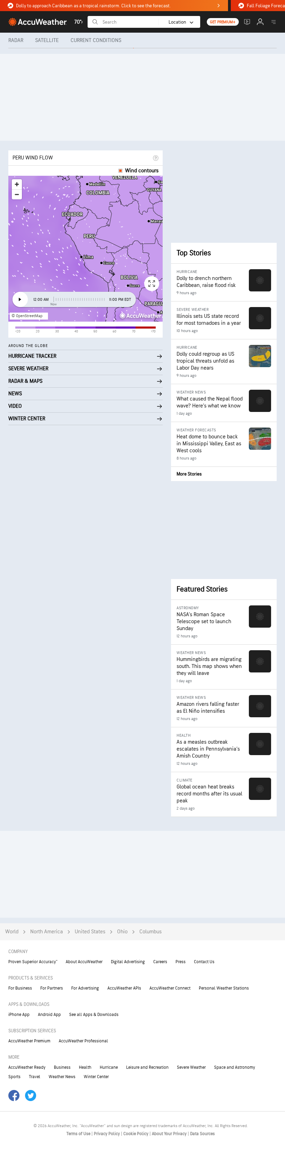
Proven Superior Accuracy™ (32, 962)
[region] (85, 249)
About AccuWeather (84, 962)
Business (62, 1067)
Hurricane (109, 1067)
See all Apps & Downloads (94, 1014)
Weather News (62, 1077)
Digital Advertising (128, 962)
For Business (20, 988)
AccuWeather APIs (124, 988)
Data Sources (202, 1133)
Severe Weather (191, 1067)
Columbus (150, 931)
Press (181, 962)
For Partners (51, 988)
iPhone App (19, 1014)
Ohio (122, 931)
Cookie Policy (136, 1133)
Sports (14, 1077)
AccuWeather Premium (29, 1041)
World (11, 931)
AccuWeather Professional (83, 1041)
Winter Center (96, 1077)
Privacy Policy (107, 1133)
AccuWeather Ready (27, 1067)
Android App (49, 1014)
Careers (160, 962)
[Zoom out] (17, 194)
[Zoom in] (17, 184)
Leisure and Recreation (147, 1067)
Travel (34, 1077)
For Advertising (85, 988)
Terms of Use (78, 1133)
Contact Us (204, 962)
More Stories (189, 474)
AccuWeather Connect (169, 988)
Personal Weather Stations (224, 988)
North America (46, 931)
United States (90, 931)
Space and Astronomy (234, 1067)
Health (85, 1067)
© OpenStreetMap (26, 316)
